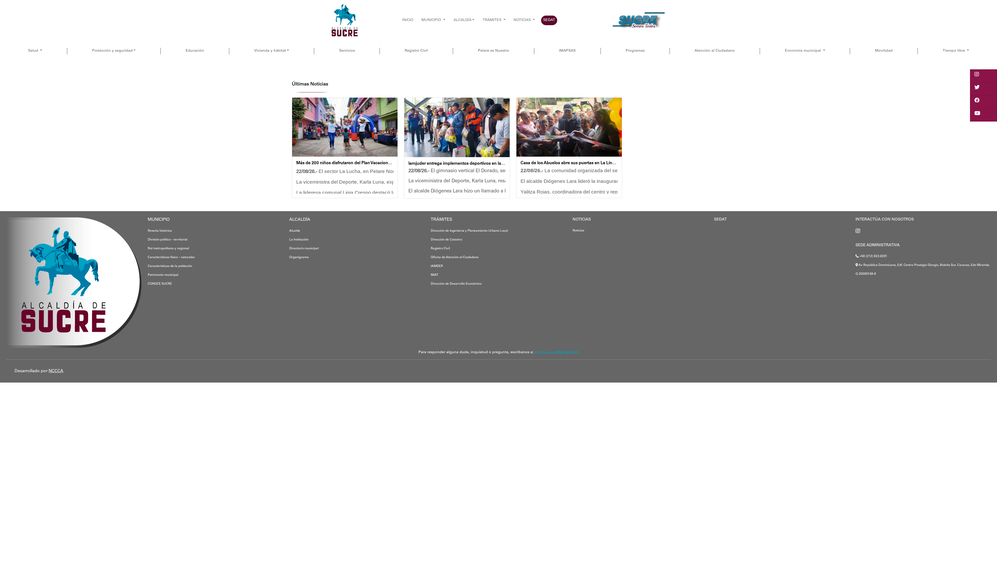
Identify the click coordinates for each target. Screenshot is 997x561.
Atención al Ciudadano (715, 51)
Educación (195, 51)
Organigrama (299, 257)
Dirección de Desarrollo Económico (456, 283)
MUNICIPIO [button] (431, 20)
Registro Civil (416, 51)
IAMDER (437, 266)
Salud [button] (33, 51)
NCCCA (56, 371)
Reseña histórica (160, 230)
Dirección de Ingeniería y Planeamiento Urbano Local (469, 230)
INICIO (407, 20)
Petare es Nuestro (493, 51)
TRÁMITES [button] (492, 20)
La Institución (298, 239)
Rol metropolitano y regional (168, 248)
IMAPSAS (567, 51)
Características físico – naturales (171, 257)
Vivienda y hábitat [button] (270, 51)
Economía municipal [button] (803, 51)
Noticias (578, 230)
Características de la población (170, 266)
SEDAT (549, 20)
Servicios (347, 51)
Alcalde (294, 230)
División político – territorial (167, 239)
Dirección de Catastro (446, 239)
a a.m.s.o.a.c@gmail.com (556, 352)
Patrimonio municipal (163, 275)
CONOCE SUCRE (160, 283)
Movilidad (884, 51)
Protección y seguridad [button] (112, 51)
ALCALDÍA (462, 20)
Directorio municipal (304, 248)
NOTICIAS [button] (523, 20)
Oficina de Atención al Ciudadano (455, 257)
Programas (635, 51)
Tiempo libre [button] (954, 51)
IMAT (434, 275)
